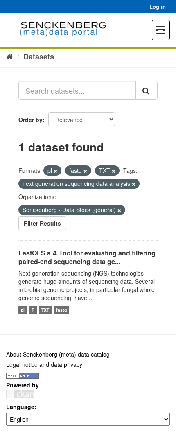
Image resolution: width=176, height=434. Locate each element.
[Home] (9, 56)
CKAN (20, 394)
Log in (157, 6)
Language (20, 406)
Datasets (38, 56)
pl (23, 310)
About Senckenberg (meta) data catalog (58, 354)
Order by (30, 119)
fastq (61, 310)
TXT (45, 310)
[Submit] (146, 90)
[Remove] (55, 170)
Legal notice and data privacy (44, 364)
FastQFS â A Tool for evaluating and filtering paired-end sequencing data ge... (87, 257)
